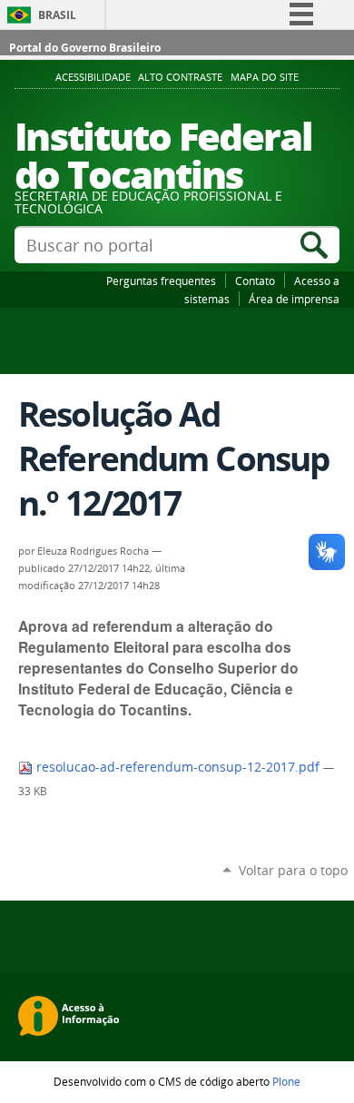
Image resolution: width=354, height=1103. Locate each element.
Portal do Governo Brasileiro (85, 47)
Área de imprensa (294, 298)
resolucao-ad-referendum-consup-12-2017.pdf (178, 767)
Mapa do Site (265, 77)
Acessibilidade (93, 77)
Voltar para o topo (293, 870)
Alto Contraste (180, 77)
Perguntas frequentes (161, 280)
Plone (286, 1081)
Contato (255, 280)
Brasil (57, 15)
